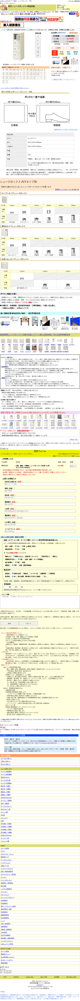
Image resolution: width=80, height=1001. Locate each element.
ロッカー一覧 (5, 838)
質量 (37, 52)
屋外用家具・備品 (6, 909)
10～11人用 (32, 420)
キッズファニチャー (7, 941)
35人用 (46, 427)
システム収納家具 (6, 889)
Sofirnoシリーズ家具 (7, 944)
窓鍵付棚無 (53, 351)
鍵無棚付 (53, 344)
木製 (40, 351)
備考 (37, 56)
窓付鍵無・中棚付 (6, 829)
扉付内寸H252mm (6, 797)
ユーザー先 (34, 573)
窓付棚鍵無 (66, 351)
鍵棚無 (59, 344)
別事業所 (43, 573)
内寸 (37, 44)
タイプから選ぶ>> (6, 758)
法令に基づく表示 (71, 977)
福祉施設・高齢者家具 (7, 938)
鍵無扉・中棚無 (5, 795)
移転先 (26, 573)
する (18, 546)
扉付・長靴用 (5, 803)
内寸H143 (15, 344)
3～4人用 (4, 420)
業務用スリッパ (5, 954)
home (5, 977)
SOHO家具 (4, 932)
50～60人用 (73, 427)
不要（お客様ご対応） (29, 546)
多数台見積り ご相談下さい (61, 67)
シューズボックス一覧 (18, 12)
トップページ (4, 12)
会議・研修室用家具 (7, 871)
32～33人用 (39, 427)
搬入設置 (68, 53)
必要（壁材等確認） (25, 565)
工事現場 (52, 573)
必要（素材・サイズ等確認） (34, 559)
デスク (3, 851)
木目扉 (3, 815)
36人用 (52, 427)
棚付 (3, 344)
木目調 (34, 351)
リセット (28, 623)
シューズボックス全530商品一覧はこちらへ (15, 88)
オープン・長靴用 (6, 800)
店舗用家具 (4, 926)
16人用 (59, 420)
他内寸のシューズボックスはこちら (66, 129)
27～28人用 (25, 427)
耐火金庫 (3, 886)
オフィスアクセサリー (7, 897)
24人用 (11, 427)
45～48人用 (67, 427)
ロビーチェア (5, 895)
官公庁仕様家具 (5, 935)
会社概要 (56, 977)
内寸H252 (65, 344)
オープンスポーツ (6, 806)
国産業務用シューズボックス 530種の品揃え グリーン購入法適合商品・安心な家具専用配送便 (35, 335)
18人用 (66, 420)
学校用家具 (4, 912)
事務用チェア (5, 857)
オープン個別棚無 (6, 774)
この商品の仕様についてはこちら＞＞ (63, 79)
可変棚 (28, 344)
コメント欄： (5, 594)
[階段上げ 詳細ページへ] (65, 64)
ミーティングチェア (7, 868)
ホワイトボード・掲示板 (8, 874)
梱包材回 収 (76, 53)
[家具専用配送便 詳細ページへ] (56, 64)
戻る (4, 727)
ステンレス (28, 351)
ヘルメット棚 (5, 841)
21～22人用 (4, 427)
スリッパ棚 (4, 812)
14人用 (46, 420)
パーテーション (5, 863)
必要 (23, 562)
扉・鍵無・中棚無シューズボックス (38, 12)
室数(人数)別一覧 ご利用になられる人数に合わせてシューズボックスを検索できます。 (33, 412)
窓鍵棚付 (47, 351)
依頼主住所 (17, 573)
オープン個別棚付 (6, 771)
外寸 (37, 40)
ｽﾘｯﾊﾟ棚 (34, 344)
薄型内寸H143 (5, 777)
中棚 (37, 48)
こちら (77, 456)
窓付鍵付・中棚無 (6, 826)
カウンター (4, 892)
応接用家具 (4, 903)
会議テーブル (5, 866)
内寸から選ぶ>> (5, 764)
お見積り (58, 48)
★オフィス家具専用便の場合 (12, 667)
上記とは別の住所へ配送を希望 (12, 537)
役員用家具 (4, 900)
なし (45, 576)
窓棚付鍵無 (59, 351)
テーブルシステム (6, 860)
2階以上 (55, 556)
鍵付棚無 (47, 344)
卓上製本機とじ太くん (7, 957)
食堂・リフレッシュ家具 (8, 906)
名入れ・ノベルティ (7, 960)
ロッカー (3, 877)
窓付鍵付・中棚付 (6, 824)
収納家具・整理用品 (7, 883)
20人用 (73, 420)
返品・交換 (44, 977)
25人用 (18, 427)
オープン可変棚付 (6, 783)
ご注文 (72, 48)
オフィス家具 (5, 848)
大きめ (15, 351)
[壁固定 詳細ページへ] (74, 64)
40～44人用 (60, 427)
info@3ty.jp (40, 985)
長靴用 (3, 351)
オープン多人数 (5, 780)
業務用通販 (4, 963)
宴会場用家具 (5, 918)
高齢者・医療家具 (6, 929)
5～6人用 (11, 420)
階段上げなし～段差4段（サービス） (27, 556)
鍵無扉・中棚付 (5, 792)
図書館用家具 (5, 915)
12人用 (39, 420)
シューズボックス (6, 880)
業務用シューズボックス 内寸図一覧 (67, 189)
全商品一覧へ (74, 439)
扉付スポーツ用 (5, 809)
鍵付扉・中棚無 (5, 789)
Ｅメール (3, 969)
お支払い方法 (29, 977)
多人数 (22, 344)
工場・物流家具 (5, 923)
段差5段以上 (46, 556)
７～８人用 (18, 420)
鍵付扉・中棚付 (5, 786)
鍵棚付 (40, 344)
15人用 (52, 420)
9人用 (25, 420)
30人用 (32, 427)
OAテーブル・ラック (7, 854)
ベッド (3, 921)
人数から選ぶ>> (5, 761)
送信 (9, 623)
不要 (23, 549)
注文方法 (16, 977)
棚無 (9, 344)
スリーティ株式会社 (74, 1)
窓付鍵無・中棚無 (6, 832)
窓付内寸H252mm (6, 835)
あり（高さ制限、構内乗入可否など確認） (27, 576)
